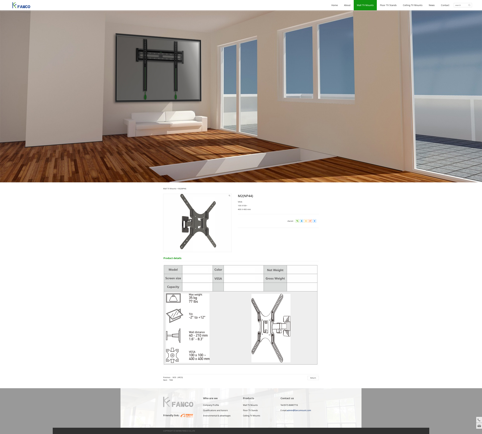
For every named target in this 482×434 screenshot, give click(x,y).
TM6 (171, 380)
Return (313, 378)
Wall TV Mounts (365, 5)
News (432, 5)
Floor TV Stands (388, 5)
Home (334, 5)
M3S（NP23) (178, 377)
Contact (445, 5)
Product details (172, 258)
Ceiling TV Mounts (413, 5)
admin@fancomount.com (299, 410)
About (347, 5)
